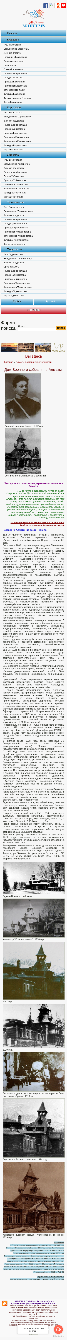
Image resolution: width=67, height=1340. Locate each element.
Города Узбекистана (14, 176)
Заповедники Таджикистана (18, 287)
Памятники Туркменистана (17, 232)
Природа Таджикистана (16, 279)
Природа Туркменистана (16, 227)
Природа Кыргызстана (15, 133)
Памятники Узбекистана (16, 184)
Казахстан (13, 39)
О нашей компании (13, 69)
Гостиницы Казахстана (15, 57)
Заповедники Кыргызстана (17, 141)
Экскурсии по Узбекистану (17, 164)
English (17, 301)
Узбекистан (13, 154)
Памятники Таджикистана (17, 283)
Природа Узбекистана (15, 180)
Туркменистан (15, 202)
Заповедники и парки (14, 90)
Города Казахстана (13, 77)
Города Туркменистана (15, 223)
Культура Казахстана (14, 94)
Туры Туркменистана (14, 207)
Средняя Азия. (11, 267)
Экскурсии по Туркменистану (18, 211)
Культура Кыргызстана (15, 145)
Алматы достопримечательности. (34, 362)
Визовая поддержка (14, 121)
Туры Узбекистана (13, 160)
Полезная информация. (16, 125)
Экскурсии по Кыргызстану (17, 116)
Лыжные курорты (12, 53)
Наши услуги (10, 65)
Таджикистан (14, 249)
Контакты (33, 310)
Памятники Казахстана (15, 86)
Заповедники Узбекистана (17, 188)
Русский (50, 301)
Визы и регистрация (14, 61)
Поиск (21, 326)
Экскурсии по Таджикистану (18, 258)
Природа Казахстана (14, 81)
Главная (12, 33)
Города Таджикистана (15, 275)
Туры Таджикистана (13, 254)
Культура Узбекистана (15, 192)
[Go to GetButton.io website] (58, 1336)
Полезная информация (16, 73)
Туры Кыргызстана (13, 112)
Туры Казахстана (12, 45)
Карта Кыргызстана (14, 149)
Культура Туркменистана (16, 240)
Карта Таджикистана (14, 295)
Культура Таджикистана (16, 291)
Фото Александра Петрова (17, 98)
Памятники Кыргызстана (16, 137)
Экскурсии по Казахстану (16, 49)
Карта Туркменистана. (15, 244)
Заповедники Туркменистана (18, 236)
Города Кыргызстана (14, 129)
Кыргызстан (14, 107)
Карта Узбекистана (13, 197)
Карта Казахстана (13, 102)
